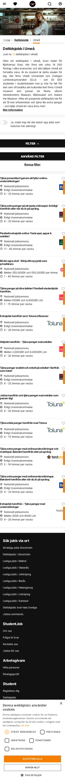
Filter (31, 143)
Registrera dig (11, 690)
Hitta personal (11, 667)
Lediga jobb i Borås (14, 580)
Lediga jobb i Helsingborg (18, 587)
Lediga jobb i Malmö (14, 560)
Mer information (13, 109)
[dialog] (32, 740)
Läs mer (25, 725)
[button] (32, 775)
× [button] (61, 703)
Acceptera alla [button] (32, 758)
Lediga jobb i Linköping (16, 594)
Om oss (7, 630)
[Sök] (51, 4)
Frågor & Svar (11, 637)
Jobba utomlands (13, 614)
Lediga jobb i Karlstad (15, 600)
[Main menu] (4, 4)
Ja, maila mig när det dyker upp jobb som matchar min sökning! (35, 124)
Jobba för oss (11, 650)
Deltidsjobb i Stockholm (16, 554)
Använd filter (32, 156)
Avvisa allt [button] (32, 767)
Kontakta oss (10, 644)
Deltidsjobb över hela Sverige (20, 607)
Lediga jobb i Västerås (16, 567)
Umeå (36, 39)
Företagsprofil (11, 674)
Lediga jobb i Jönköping (17, 574)
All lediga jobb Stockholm (17, 547)
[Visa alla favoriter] (15, 4)
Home (6, 39)
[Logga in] (60, 4)
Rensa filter (32, 164)
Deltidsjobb (21, 39)
